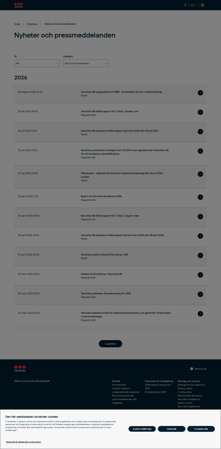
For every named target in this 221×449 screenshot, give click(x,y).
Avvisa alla (171, 429)
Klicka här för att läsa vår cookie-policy (23, 442)
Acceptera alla (201, 429)
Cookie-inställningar (142, 429)
